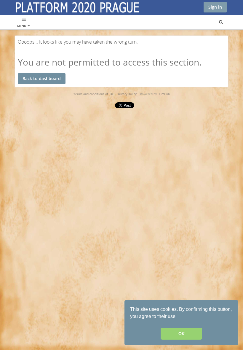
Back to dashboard (42, 78)
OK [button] (181, 333)
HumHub (164, 94)
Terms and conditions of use (93, 94)
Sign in (215, 7)
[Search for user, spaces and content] (221, 22)
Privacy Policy (127, 94)
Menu (22, 26)
